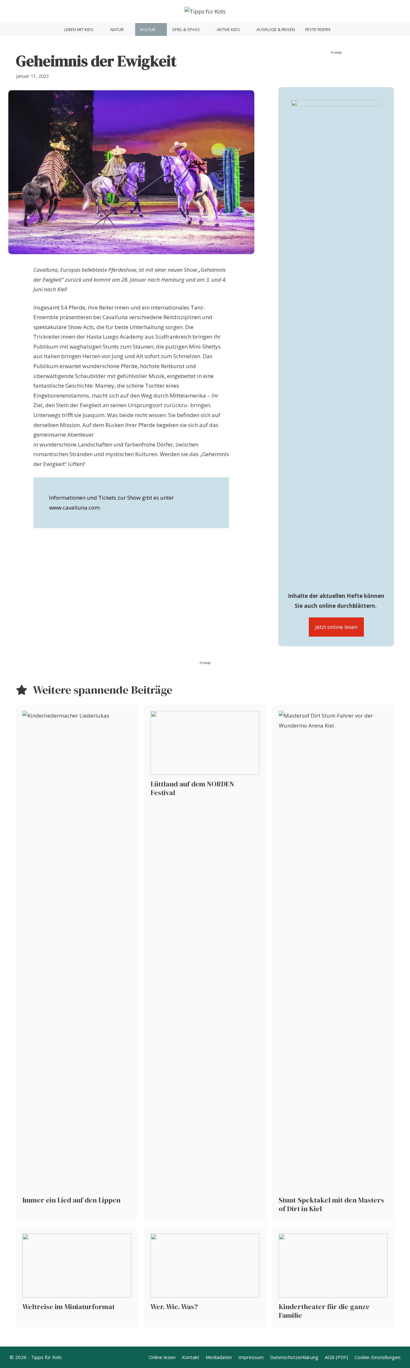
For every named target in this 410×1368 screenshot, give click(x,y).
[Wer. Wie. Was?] (205, 1277)
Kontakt (190, 1357)
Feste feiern (317, 29)
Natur (117, 29)
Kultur (147, 29)
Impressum (251, 1357)
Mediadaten (219, 1357)
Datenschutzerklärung (294, 1357)
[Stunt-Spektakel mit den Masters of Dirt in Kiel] (333, 962)
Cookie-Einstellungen (377, 1357)
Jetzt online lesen (336, 627)
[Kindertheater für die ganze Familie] (333, 1277)
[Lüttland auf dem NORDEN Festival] (205, 962)
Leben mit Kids (79, 29)
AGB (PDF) (336, 1357)
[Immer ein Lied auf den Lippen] (77, 962)
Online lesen (162, 1357)
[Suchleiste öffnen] (343, 29)
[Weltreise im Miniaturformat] (77, 1277)
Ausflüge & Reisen (276, 29)
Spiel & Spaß (186, 29)
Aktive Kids (228, 29)
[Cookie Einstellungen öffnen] (14, 1359)
